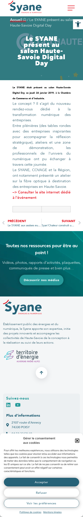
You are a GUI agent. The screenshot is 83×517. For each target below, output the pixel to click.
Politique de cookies (30, 512)
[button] (77, 441)
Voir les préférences (41, 503)
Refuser (41, 493)
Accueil (16, 19)
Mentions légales (52, 512)
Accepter (41, 482)
